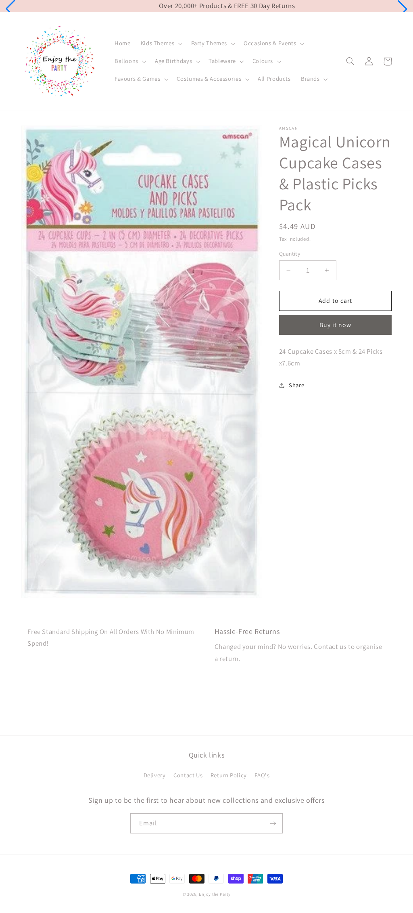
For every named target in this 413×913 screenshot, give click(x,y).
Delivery (155, 775)
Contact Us (187, 775)
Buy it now (335, 325)
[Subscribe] (273, 823)
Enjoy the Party (214, 894)
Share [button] (296, 385)
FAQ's (261, 775)
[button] (10, 9)
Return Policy (229, 775)
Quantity (289, 253)
